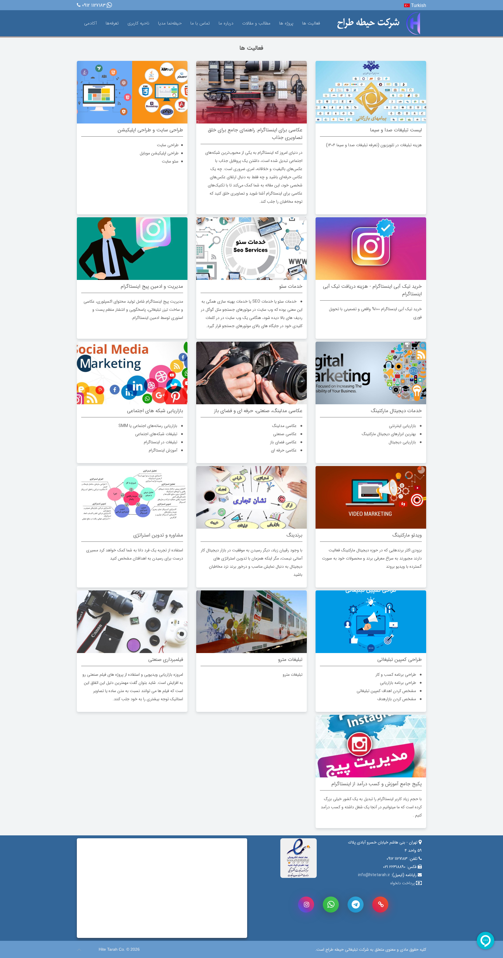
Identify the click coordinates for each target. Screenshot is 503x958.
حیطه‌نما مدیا (170, 23)
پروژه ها (286, 23)
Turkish (418, 5)
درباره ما (226, 23)
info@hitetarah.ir (374, 875)
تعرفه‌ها (112, 23)
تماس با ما (200, 23)
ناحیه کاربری (138, 23)
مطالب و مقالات (256, 23)
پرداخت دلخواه (402, 883)
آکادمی (90, 23)
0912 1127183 (94, 5)
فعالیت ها (311, 23)
